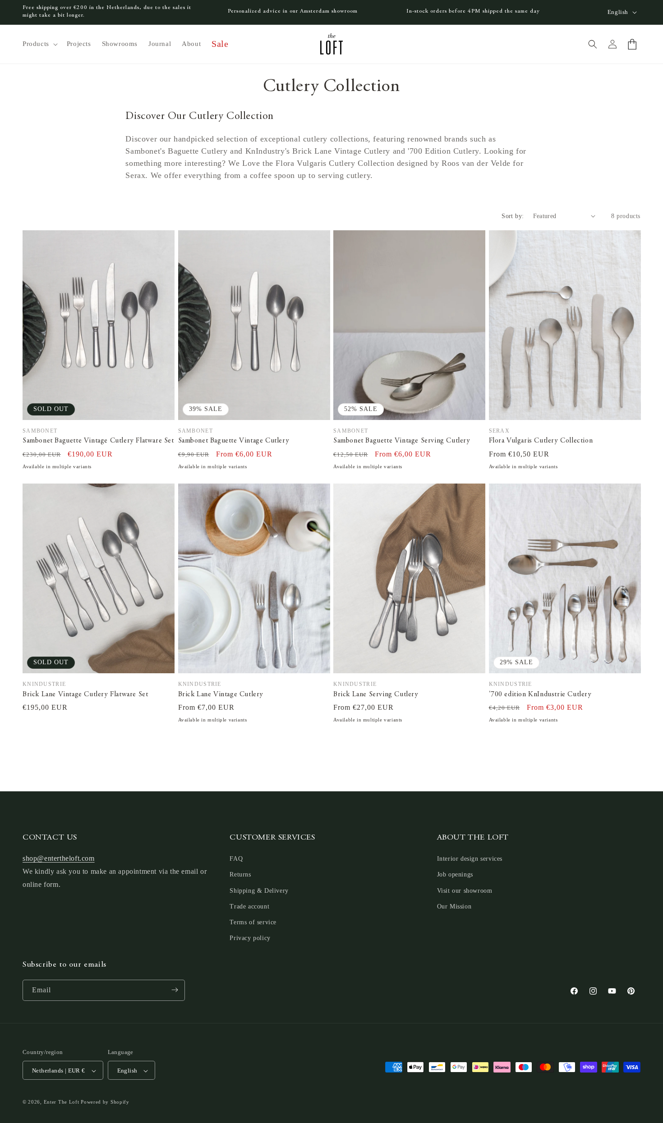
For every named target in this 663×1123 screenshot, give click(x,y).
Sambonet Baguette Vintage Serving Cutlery (401, 440)
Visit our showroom (465, 890)
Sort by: (513, 216)
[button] (39, 44)
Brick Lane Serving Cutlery (376, 694)
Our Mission (454, 906)
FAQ (236, 859)
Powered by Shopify (105, 1102)
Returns (240, 875)
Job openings (455, 875)
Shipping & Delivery (259, 890)
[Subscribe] (174, 989)
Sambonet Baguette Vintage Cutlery (234, 440)
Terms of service (253, 922)
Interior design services (469, 859)
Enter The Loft (61, 1102)
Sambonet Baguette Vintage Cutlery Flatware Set (98, 440)
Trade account (249, 906)
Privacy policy (250, 938)
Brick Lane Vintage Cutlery (221, 694)
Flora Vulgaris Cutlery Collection (541, 440)
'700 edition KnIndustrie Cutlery (540, 694)
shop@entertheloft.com (59, 859)
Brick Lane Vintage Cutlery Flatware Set (85, 694)
